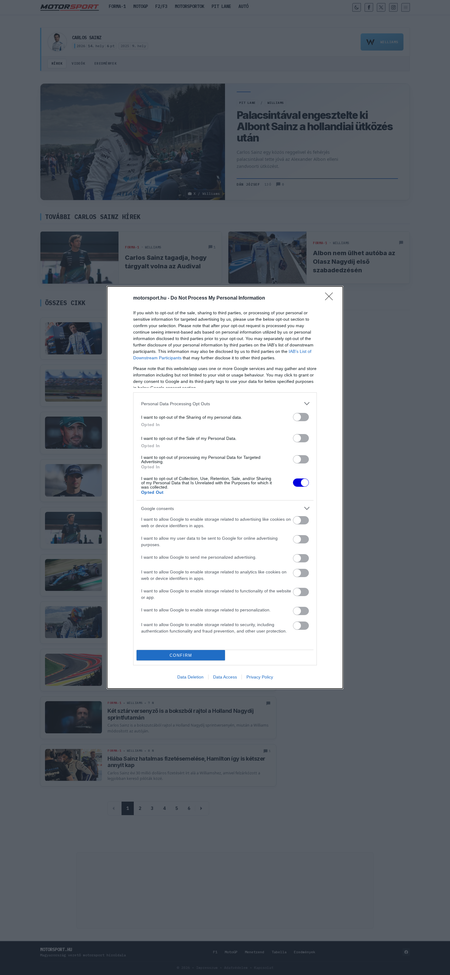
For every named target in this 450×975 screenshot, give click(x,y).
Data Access (225, 677)
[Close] (331, 298)
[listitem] (225, 403)
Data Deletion (190, 677)
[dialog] (225, 487)
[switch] (301, 417)
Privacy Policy (259, 677)
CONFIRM (181, 655)
